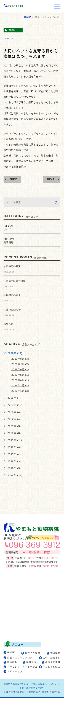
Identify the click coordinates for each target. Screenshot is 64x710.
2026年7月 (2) (20, 363)
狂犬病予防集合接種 (15, 280)
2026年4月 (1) (20, 380)
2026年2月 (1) (20, 385)
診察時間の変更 (12, 266)
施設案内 (55, 653)
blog (12, 30)
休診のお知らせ (12, 309)
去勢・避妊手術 (51, 657)
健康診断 (12, 662)
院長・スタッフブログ (20, 657)
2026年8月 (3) (20, 358)
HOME (27, 17)
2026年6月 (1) (20, 369)
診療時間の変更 (12, 295)
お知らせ (8, 324)
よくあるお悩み (51, 666)
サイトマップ (14, 671)
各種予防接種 (52, 662)
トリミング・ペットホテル (22, 666)
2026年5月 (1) (20, 374)
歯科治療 (31, 662)
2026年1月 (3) (20, 390)
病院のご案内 (32, 653)
